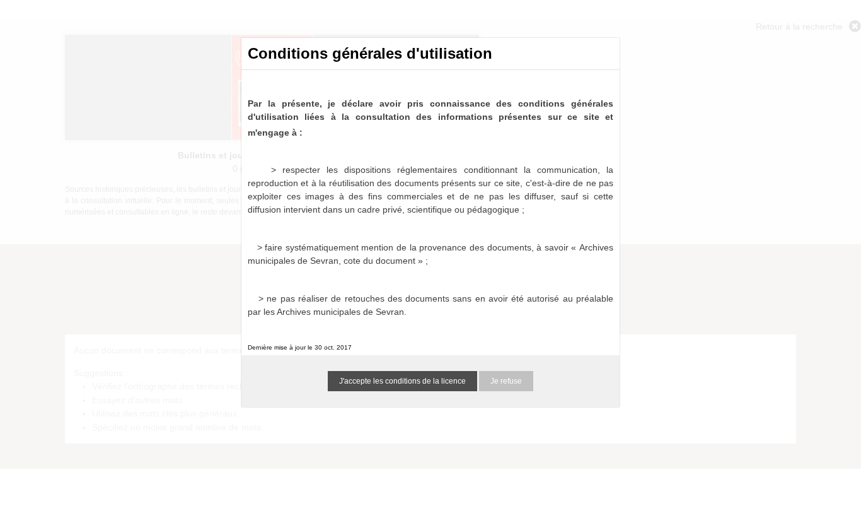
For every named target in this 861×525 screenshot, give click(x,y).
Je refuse (506, 381)
